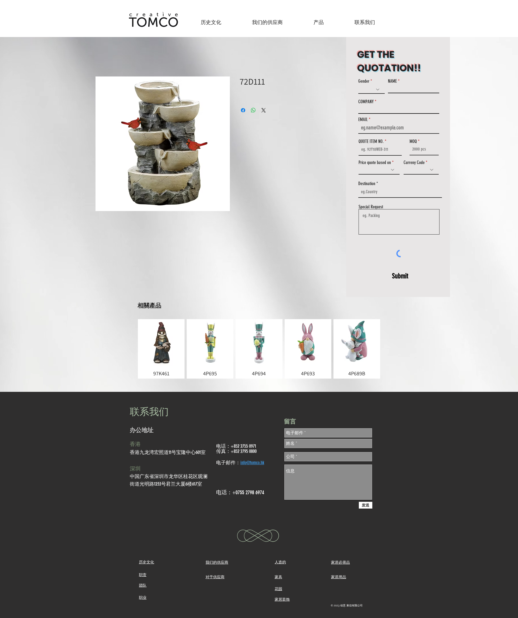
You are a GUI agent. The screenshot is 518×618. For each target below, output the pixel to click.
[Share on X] (263, 110)
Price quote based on (375, 162)
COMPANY (366, 101)
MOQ (413, 141)
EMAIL (363, 119)
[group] (259, 349)
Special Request (371, 207)
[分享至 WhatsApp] (253, 110)
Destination (366, 183)
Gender (363, 81)
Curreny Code (414, 162)
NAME (392, 81)
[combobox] (400, 192)
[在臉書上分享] (243, 110)
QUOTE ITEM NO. (371, 141)
